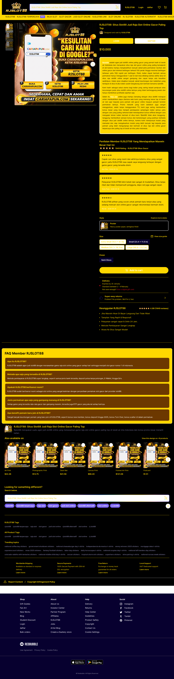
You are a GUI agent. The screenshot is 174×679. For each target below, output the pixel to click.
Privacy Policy (39, 650)
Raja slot (113, 97)
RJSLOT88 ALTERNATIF (145, 17)
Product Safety (92, 620)
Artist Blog (55, 628)
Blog (22, 616)
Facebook (128, 608)
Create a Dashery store (61, 632)
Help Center (90, 612)
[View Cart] (165, 7)
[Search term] (117, 7)
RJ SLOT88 (128, 17)
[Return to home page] (16, 7)
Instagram (128, 604)
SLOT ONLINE (115, 17)
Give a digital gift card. (125, 289)
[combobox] (75, 7)
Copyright (89, 624)
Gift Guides (25, 604)
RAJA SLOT (52, 17)
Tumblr (127, 616)
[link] (9, 506)
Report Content (15, 582)
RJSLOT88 (10, 17)
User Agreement (26, 650)
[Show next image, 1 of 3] (92, 64)
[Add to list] (28, 445)
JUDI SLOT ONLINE (82, 17)
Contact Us (90, 628)
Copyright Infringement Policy (41, 582)
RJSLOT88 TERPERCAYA (30, 17)
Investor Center (58, 608)
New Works (25, 612)
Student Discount (28, 620)
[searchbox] (87, 498)
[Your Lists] (159, 7)
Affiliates (55, 616)
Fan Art (23, 608)
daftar (22, 628)
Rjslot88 (105, 62)
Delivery (88, 604)
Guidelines (89, 616)
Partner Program (58, 612)
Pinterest (128, 620)
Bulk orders (25, 632)
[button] (9, 27)
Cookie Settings (92, 632)
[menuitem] (10, 16)
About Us (55, 604)
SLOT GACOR (65, 17)
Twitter (127, 612)
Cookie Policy (52, 650)
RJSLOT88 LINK (99, 17)
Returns (88, 608)
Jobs (53, 624)
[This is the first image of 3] (18, 64)
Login (22, 624)
